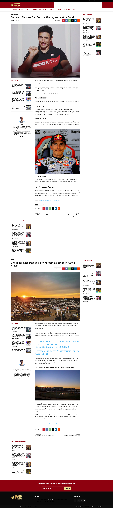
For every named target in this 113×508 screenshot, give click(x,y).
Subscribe (68, 488)
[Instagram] (91, 1)
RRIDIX (36, 506)
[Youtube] (94, 1)
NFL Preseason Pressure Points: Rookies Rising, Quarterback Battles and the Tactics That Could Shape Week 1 (18, 234)
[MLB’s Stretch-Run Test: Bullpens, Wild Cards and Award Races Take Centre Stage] (28, 226)
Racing (12, 14)
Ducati (43, 121)
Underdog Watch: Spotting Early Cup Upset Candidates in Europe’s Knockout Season (19, 250)
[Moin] (22, 119)
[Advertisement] (78, 5)
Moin (13, 20)
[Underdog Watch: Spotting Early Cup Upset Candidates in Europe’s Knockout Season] (28, 250)
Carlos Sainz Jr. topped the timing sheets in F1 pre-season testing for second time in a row (18, 100)
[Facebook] (89, 1)
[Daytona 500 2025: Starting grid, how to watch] (28, 107)
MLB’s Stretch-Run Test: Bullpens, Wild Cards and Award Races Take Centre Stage (18, 226)
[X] (93, 1)
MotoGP (16, 14)
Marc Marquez (40, 204)
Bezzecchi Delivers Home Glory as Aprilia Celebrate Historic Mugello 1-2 (19, 85)
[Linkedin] (75, 20)
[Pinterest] (63, 20)
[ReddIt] (78, 20)
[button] (100, 9)
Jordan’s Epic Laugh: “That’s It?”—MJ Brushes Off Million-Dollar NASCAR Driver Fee (18, 92)
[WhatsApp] (69, 20)
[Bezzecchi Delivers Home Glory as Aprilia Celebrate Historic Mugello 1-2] (28, 86)
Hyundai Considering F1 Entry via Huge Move (50, 200)
